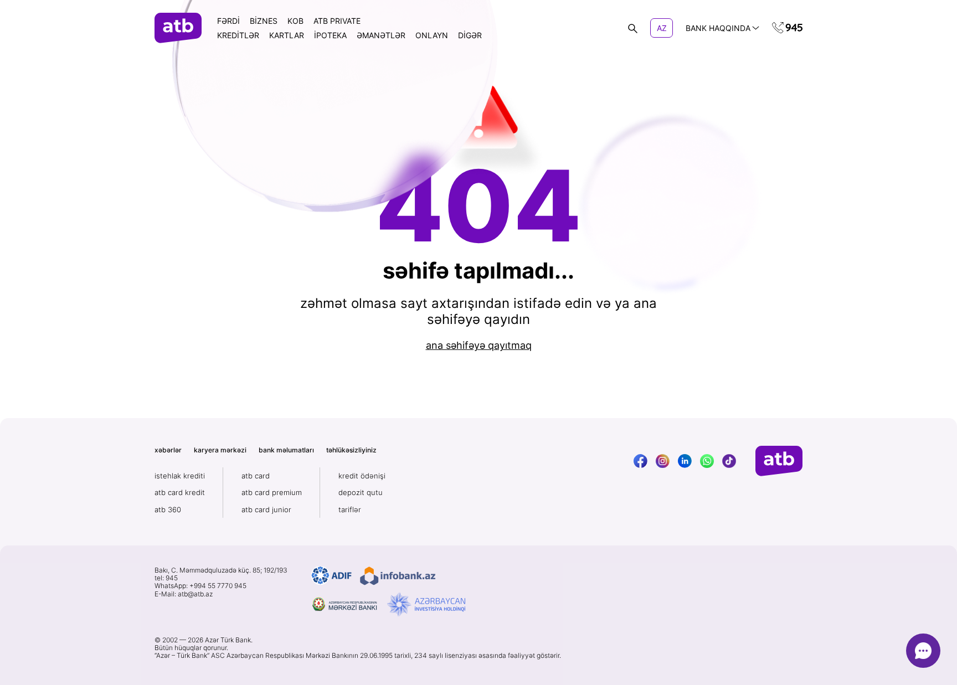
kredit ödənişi (361, 475)
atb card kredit (180, 492)
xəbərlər (168, 450)
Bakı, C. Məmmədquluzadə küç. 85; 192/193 (221, 570)
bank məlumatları (286, 450)
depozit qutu (360, 492)
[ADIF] (331, 575)
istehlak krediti (180, 475)
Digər (470, 35)
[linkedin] (685, 461)
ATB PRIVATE (337, 20)
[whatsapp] (707, 461)
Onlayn (431, 35)
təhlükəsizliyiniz (351, 450)
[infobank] (397, 575)
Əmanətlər (381, 35)
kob (295, 20)
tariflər (349, 509)
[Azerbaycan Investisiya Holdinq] (426, 604)
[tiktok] (729, 461)
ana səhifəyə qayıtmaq (479, 345)
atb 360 (168, 509)
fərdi (228, 20)
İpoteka (330, 35)
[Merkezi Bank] (345, 605)
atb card (255, 475)
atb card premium (271, 492)
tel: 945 (166, 578)
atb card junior (266, 509)
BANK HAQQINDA (718, 28)
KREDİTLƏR (238, 35)
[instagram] (663, 461)
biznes (263, 20)
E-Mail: (184, 594)
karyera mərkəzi (220, 450)
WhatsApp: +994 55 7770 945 (200, 586)
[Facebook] (640, 461)
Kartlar (286, 35)
